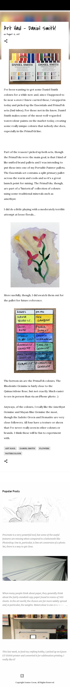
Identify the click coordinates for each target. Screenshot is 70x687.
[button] (6, 41)
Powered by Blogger (37, 675)
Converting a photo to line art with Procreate (26, 527)
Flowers (44, 448)
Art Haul (10, 448)
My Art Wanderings (18, 5)
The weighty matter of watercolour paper (24, 585)
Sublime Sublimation (13, 644)
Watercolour (13, 453)
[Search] (65, 5)
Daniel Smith (27, 448)
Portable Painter (45, 167)
